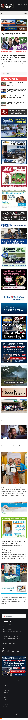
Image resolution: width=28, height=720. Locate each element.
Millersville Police (7, 629)
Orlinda (4, 697)
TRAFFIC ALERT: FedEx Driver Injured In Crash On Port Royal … (16, 103)
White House (6, 706)
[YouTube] (18, 651)
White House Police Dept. (9, 643)
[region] (14, 112)
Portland (5, 699)
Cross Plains (6, 690)
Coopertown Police (7, 624)
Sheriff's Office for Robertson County (12, 638)
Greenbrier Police (7, 626)
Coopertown (6, 687)
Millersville (5, 695)
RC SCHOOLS (6, 634)
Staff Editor (5, 66)
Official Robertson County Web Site (12, 631)
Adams (4, 683)
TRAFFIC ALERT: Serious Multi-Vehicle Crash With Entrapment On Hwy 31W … (16, 84)
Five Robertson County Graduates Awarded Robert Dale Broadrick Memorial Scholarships (16, 91)
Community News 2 (6, 51)
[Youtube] (21, 5)
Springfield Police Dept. (9, 641)
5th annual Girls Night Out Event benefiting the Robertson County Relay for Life (13, 57)
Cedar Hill (5, 685)
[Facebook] (19, 5)
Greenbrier (5, 692)
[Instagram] (26, 5)
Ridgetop (5, 702)
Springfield (5, 704)
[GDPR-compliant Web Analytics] (3, 719)
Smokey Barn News (9, 714)
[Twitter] (24, 5)
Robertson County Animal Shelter (11, 636)
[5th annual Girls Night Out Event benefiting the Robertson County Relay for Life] (14, 43)
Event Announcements (17, 51)
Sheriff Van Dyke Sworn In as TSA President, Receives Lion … (16, 96)
